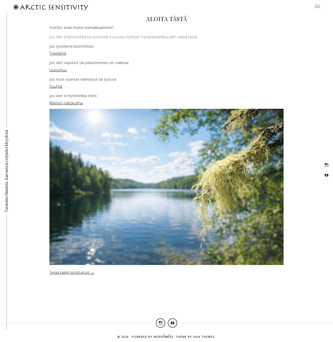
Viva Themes (204, 337)
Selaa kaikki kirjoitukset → (71, 272)
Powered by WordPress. (154, 337)
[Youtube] (326, 175)
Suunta (55, 86)
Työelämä (57, 53)
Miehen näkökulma (66, 102)
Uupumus (58, 69)
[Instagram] (326, 165)
